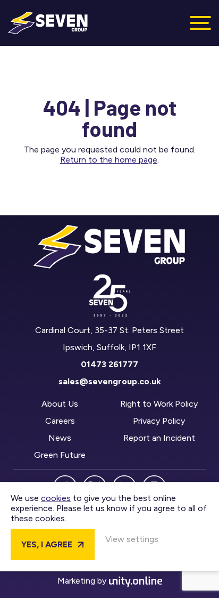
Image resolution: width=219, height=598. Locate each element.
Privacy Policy (159, 421)
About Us (59, 404)
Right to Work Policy (159, 404)
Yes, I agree (46, 544)
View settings (131, 539)
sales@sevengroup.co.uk (109, 381)
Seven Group (48, 23)
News (59, 438)
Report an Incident (159, 438)
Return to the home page (108, 160)
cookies (56, 498)
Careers (60, 421)
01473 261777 (109, 364)
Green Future (60, 455)
